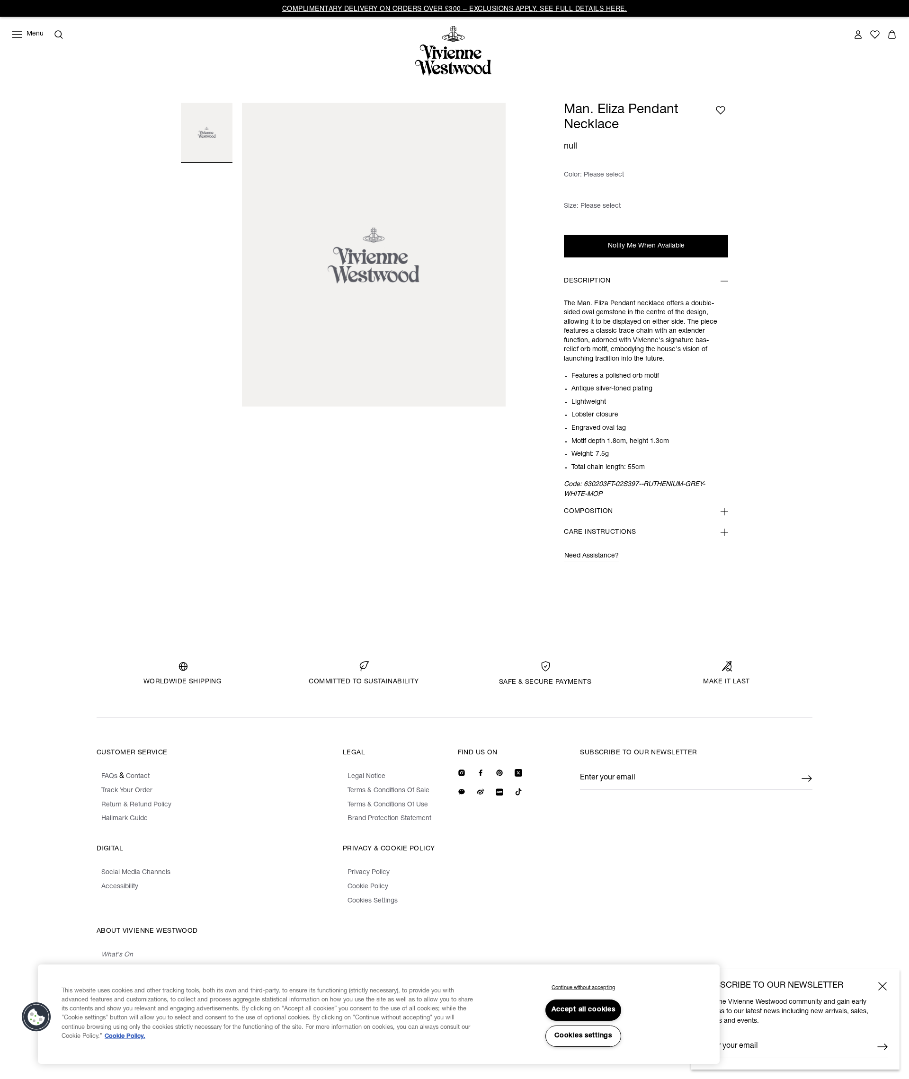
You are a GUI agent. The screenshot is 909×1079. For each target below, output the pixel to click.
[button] (36, 1017)
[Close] (882, 986)
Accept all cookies (583, 1010)
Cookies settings (583, 1036)
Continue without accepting (583, 988)
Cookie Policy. (125, 1037)
